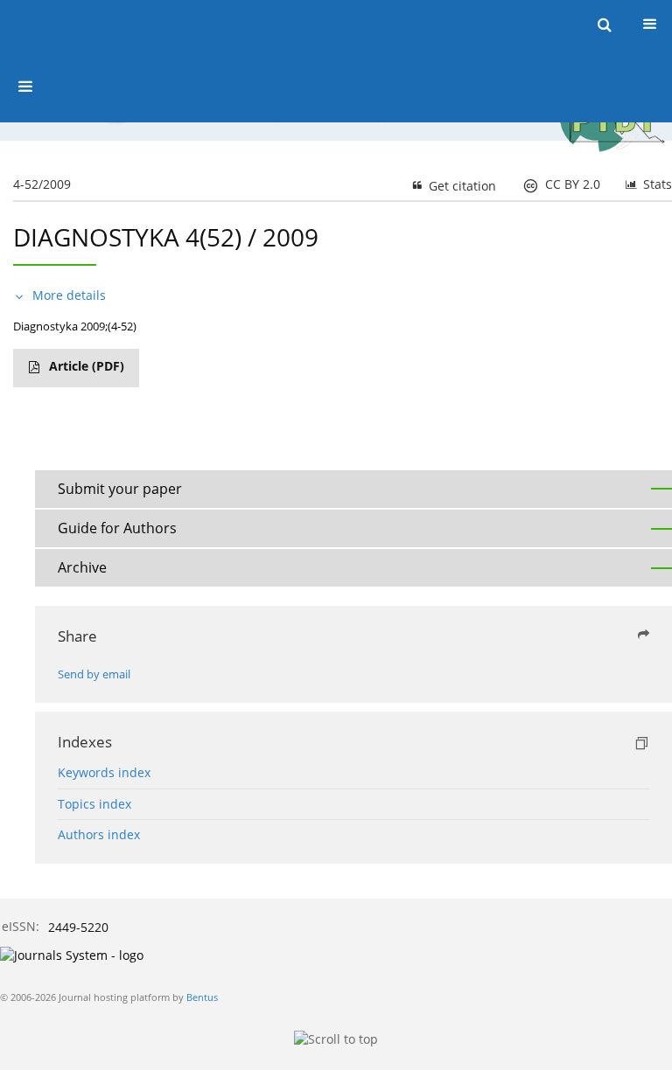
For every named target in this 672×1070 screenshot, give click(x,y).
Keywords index (104, 772)
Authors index (99, 834)
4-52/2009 (42, 184)
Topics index (94, 804)
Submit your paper (120, 488)
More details (69, 295)
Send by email (94, 674)
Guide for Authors (117, 528)
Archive (82, 567)
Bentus (202, 997)
